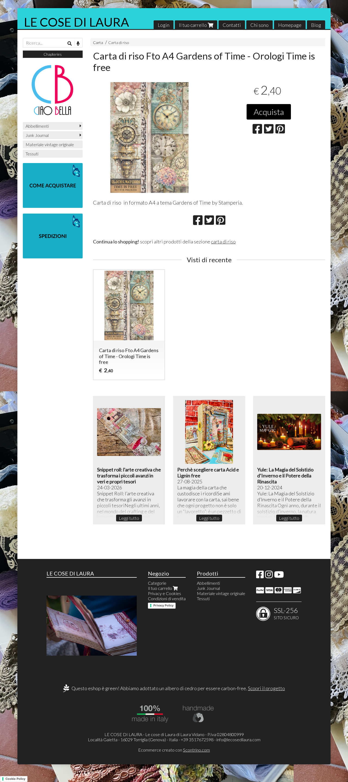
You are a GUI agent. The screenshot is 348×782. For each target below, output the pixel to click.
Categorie (157, 583)
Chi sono (259, 25)
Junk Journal (37, 135)
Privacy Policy (163, 605)
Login (163, 25)
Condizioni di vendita (167, 598)
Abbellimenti (37, 126)
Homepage (290, 25)
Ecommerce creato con (174, 749)
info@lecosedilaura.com (238, 739)
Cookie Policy (15, 779)
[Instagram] (269, 575)
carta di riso (223, 242)
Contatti (232, 25)
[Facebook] (260, 575)
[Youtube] (279, 575)
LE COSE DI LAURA (76, 22)
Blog (316, 25)
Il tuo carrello (193, 25)
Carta (98, 42)
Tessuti (32, 153)
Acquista (269, 112)
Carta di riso (118, 42)
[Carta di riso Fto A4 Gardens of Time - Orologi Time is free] (149, 137)
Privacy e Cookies (164, 593)
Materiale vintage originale (50, 144)
